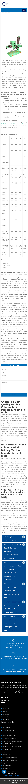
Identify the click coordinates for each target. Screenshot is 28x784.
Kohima (16, 508)
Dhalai (12, 508)
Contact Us (5, 717)
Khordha (25, 431)
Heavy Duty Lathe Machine (9, 735)
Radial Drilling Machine (19, 25)
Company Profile (7, 706)
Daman (20, 431)
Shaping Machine (7, 754)
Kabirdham (14, 431)
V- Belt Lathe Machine (8, 733)
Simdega (10, 462)
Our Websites (6, 719)
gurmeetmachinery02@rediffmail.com (14, 658)
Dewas (20, 508)
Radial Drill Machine (7, 749)
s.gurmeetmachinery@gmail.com (14, 656)
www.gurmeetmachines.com (13, 775)
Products (8, 25)
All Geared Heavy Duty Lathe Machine (12, 741)
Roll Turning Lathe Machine (9, 738)
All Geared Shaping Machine (10, 757)
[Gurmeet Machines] (14, 4)
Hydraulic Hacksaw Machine (10, 771)
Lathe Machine (6, 727)
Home (3, 25)
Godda (15, 462)
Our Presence (6, 714)
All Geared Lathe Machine (9, 730)
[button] (4, 772)
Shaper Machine (7, 763)
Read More (4, 697)
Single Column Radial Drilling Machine (12, 752)
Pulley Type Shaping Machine (10, 760)
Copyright (6, 780)
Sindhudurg (4, 462)
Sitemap (5, 711)
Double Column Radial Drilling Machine (12, 746)
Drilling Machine (7, 765)
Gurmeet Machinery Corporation (11, 682)
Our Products (6, 708)
